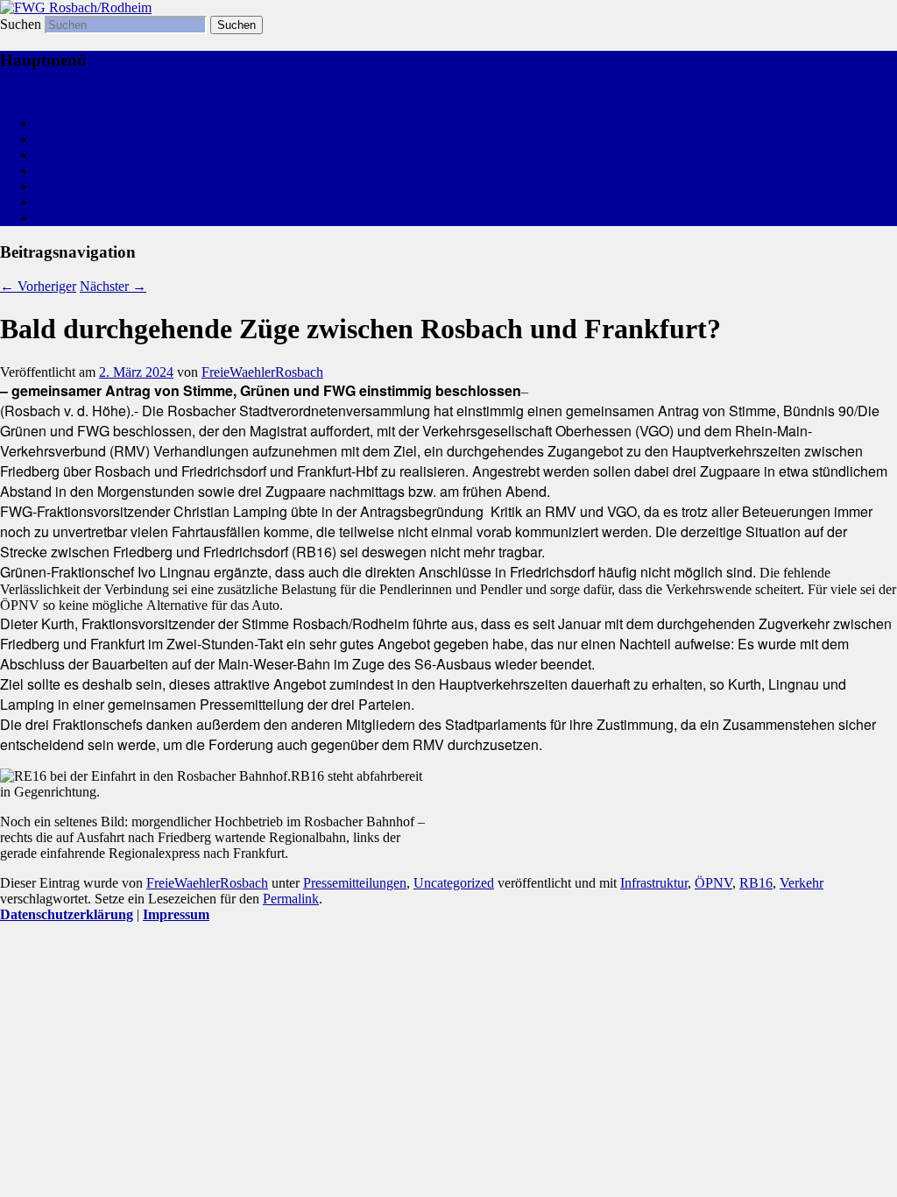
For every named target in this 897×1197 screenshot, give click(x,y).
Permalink (291, 898)
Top (855, 1155)
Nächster (113, 286)
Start (47, 123)
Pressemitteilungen (354, 882)
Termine (58, 217)
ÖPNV (713, 882)
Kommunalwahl (79, 138)
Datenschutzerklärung (66, 914)
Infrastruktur (654, 882)
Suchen (20, 24)
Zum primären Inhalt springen (82, 93)
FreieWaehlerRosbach (262, 372)
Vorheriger (38, 286)
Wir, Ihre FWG (76, 170)
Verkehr (801, 882)
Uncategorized (453, 882)
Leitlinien (61, 186)
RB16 (756, 882)
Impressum (176, 914)
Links (51, 202)
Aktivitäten (65, 154)
